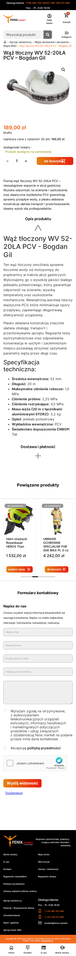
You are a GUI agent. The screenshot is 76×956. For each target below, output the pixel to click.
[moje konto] (49, 15)
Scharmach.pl (47, 940)
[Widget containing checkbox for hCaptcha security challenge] (35, 763)
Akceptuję (36, 748)
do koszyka (53, 161)
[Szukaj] (47, 34)
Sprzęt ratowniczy (21, 42)
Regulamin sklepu (47, 876)
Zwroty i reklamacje (48, 869)
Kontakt (7, 869)
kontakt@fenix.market (56, 923)
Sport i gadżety (11, 922)
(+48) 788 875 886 (59, 2)
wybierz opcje (16, 569)
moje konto (49, 21)
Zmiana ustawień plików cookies (20, 891)
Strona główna (5, 42)
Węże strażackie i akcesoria (52, 42)
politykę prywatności (44, 748)
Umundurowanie (11, 915)
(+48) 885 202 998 (36, 2)
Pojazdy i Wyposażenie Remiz (18, 908)
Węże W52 (9, 45)
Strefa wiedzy (10, 854)
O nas (6, 862)
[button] (63, 69)
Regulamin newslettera (15, 876)
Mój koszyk (44, 862)
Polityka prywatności (14, 884)
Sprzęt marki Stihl (12, 930)
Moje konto (43, 854)
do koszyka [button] (54, 569)
